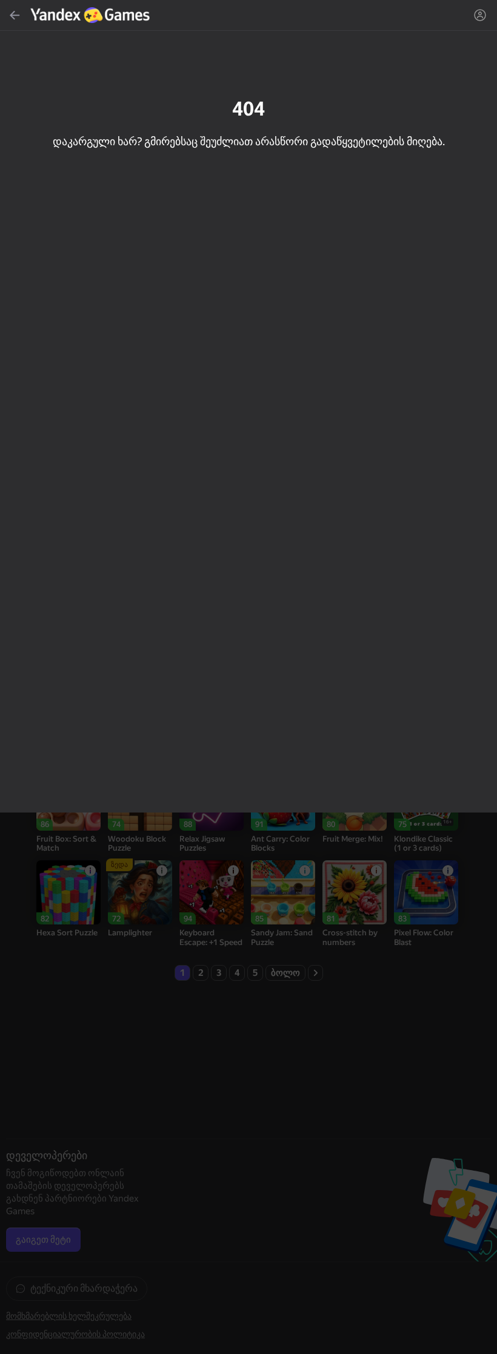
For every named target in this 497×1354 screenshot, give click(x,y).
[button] (248, 677)
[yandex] (91, 15)
